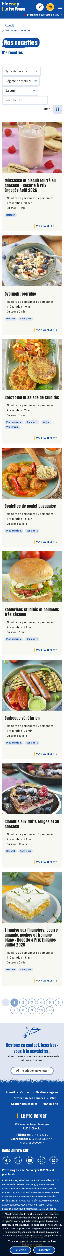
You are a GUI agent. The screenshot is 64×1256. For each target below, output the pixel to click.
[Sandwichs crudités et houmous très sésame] (32, 576)
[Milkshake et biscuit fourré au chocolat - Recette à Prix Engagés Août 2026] (32, 147)
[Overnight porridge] (32, 260)
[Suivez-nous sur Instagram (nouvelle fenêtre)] (41, 1160)
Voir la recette (46, 226)
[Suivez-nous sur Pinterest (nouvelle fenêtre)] (53, 1160)
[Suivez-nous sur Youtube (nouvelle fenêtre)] (30, 1160)
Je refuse (20, 1250)
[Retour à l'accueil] (10, 4)
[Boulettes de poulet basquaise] (32, 473)
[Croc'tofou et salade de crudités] (32, 364)
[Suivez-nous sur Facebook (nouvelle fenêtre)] (6, 1160)
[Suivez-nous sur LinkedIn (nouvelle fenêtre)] (18, 1160)
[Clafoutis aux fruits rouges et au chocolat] (32, 788)
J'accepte (44, 1250)
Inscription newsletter (35, 1070)
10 (41, 1010)
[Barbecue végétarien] (32, 685)
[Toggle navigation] (60, 8)
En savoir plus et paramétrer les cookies (32, 1241)
